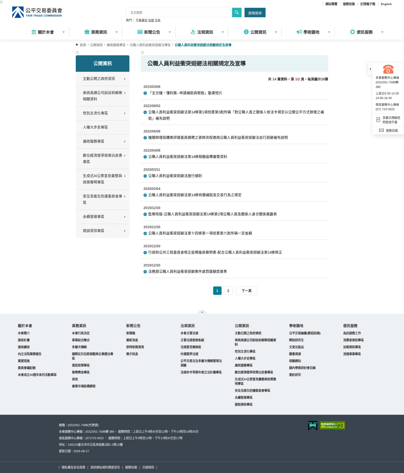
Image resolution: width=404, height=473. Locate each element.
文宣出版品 (296, 347)
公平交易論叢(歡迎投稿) (305, 333)
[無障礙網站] (332, 425)
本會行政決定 (81, 333)
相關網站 (295, 361)
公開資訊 (242, 326)
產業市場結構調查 (84, 386)
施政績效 (24, 347)
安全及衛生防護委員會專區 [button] (102, 199)
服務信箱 (349, 4)
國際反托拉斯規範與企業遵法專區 (92, 356)
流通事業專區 (352, 354)
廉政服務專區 (116, 45)
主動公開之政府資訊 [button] (99, 79)
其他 (75, 379)
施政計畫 (24, 340)
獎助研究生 (296, 340)
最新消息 (132, 340)
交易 (158, 20)
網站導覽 (331, 4)
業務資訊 (79, 326)
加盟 (151, 20)
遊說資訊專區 (243, 404)
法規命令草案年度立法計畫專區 (201, 372)
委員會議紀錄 (27, 368)
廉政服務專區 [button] (93, 141)
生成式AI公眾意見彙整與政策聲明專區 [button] (102, 179)
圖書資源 (295, 354)
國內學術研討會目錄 (302, 368)
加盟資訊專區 (352, 347)
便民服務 (350, 326)
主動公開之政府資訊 (248, 333)
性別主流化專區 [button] (95, 113)
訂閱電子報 (367, 4)
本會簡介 (24, 333)
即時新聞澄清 (135, 347)
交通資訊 (148, 467)
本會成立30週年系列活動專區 (37, 374)
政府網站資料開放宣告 (105, 467)
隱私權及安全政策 (73, 467)
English (386, 4)
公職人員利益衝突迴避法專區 (150, 45)
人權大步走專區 (95, 127)
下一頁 (247, 291)
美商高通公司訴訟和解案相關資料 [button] (102, 96)
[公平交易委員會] (37, 12)
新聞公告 (133, 326)
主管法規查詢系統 (192, 340)
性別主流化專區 (245, 351)
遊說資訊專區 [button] (93, 231)
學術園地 (296, 326)
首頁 (83, 45)
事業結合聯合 (81, 340)
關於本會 (25, 326)
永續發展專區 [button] (93, 217)
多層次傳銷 (79, 347)
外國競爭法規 (189, 354)
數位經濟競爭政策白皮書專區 (254, 372)
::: (1, 2)
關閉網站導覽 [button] (202, 312)
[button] (370, 69)
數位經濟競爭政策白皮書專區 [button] (102, 159)
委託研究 (295, 374)
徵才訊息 (132, 354)
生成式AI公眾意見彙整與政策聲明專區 (255, 381)
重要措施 (24, 361)
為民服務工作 (352, 333)
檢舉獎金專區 (81, 372)
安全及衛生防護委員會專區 (252, 390)
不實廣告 (142, 20)
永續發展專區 (243, 397)
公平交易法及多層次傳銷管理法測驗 (201, 363)
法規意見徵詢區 (191, 347)
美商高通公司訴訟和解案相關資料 (255, 342)
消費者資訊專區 (353, 340)
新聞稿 (130, 333)
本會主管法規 (189, 333)
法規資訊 (188, 326)
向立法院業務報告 (29, 354)
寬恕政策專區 (81, 365)
